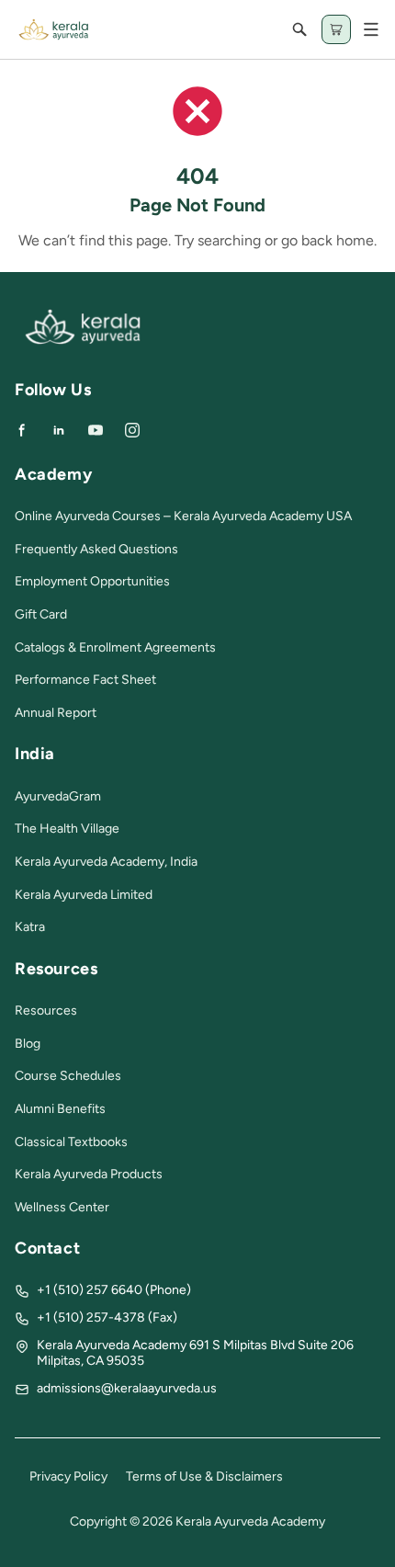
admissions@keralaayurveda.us (127, 1388)
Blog (27, 1043)
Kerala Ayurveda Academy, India (106, 861)
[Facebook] (22, 430)
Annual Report (55, 713)
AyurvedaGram (58, 796)
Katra (30, 927)
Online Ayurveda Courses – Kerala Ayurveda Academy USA (183, 516)
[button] (371, 29)
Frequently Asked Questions (96, 549)
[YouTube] (95, 430)
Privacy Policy (68, 1476)
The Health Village (67, 828)
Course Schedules (68, 1076)
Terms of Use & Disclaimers (204, 1476)
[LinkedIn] (58, 430)
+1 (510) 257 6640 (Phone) (114, 1290)
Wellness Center (62, 1207)
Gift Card (41, 614)
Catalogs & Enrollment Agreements (115, 647)
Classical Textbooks (71, 1142)
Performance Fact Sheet (85, 679)
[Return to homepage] (83, 341)
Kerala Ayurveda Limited (83, 895)
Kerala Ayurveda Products (89, 1174)
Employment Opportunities (92, 581)
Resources (46, 1010)
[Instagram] (132, 430)
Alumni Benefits (60, 1109)
